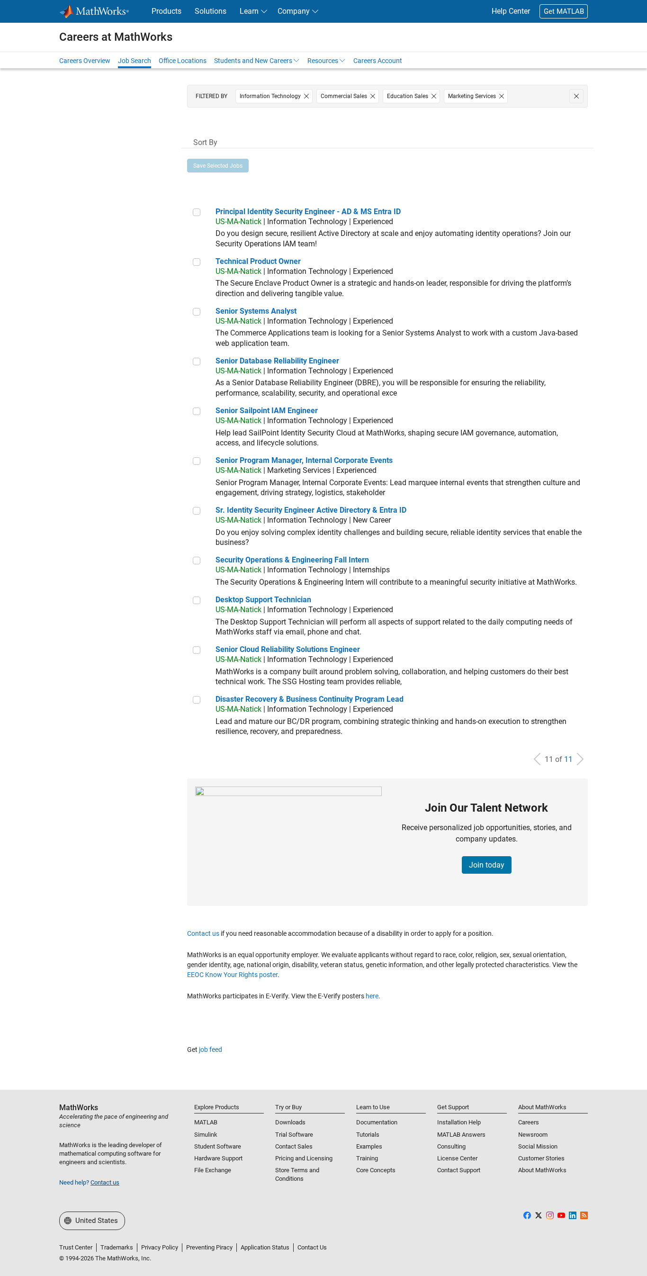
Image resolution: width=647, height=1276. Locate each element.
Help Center (511, 11)
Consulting (451, 1146)
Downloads (290, 1122)
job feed (210, 1049)
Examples (369, 1146)
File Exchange (212, 1170)
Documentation (376, 1122)
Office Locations (183, 60)
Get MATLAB (564, 11)
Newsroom (533, 1134)
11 (568, 759)
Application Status (265, 1247)
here (372, 996)
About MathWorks (542, 1170)
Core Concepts (375, 1170)
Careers (528, 1122)
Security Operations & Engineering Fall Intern (292, 559)
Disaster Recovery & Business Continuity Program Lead (310, 699)
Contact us (203, 933)
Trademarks (116, 1247)
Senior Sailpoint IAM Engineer (267, 410)
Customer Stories (541, 1158)
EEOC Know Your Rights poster (232, 974)
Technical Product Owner (258, 261)
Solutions (210, 11)
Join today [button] (486, 864)
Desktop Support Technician (263, 599)
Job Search (134, 60)
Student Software (217, 1146)
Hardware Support (218, 1158)
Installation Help (459, 1122)
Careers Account (377, 60)
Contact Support (458, 1170)
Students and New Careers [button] (253, 60)
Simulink (205, 1134)
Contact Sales (294, 1146)
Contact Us (312, 1247)
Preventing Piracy (209, 1247)
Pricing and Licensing (303, 1158)
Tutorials (367, 1134)
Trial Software (294, 1134)
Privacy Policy (159, 1247)
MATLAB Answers (461, 1134)
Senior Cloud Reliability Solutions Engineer (288, 649)
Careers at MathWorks (115, 37)
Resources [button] (322, 60)
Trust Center (75, 1247)
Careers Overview (84, 60)
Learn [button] (249, 11)
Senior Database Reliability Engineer (277, 360)
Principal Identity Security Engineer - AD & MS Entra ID (308, 211)
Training (367, 1158)
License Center (457, 1158)
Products (166, 11)
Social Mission (537, 1146)
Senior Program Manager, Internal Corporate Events (304, 460)
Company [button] (294, 11)
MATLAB (205, 1122)
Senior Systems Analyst (256, 311)
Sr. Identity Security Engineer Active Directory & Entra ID (311, 510)
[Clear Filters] (576, 96)
